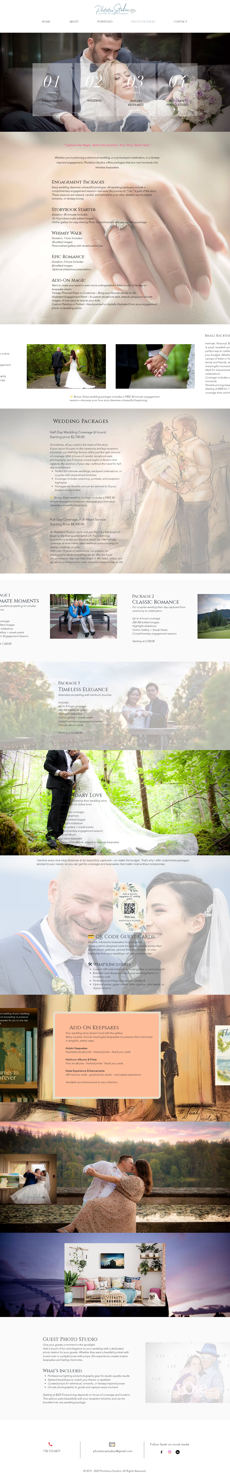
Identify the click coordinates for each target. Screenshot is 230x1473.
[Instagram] (170, 1452)
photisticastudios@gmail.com (112, 1451)
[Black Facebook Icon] (161, 1452)
